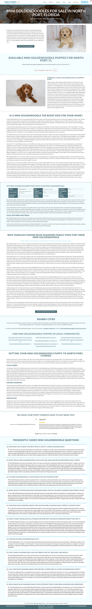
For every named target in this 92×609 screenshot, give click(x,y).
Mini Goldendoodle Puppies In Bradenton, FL (20, 344)
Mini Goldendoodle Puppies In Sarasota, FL (71, 337)
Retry (55, 70)
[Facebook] (82, 2)
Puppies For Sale (38, 18)
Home (44, 2)
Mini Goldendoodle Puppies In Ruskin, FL (72, 344)
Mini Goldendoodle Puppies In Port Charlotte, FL (20, 337)
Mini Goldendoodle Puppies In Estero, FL (46, 346)
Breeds (50, 2)
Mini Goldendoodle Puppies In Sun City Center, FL (46, 344)
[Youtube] (87, 2)
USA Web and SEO (82, 606)
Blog (69, 2)
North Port (49, 18)
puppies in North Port (49, 328)
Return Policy (50, 606)
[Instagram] (84, 2)
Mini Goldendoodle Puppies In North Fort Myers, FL (20, 340)
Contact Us (75, 2)
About (64, 2)
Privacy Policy (41, 606)
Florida (44, 18)
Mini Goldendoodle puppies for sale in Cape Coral (73, 328)
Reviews (58, 2)
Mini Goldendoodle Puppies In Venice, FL (46, 337)
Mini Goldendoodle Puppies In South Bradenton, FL (71, 340)
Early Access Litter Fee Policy (46, 607)
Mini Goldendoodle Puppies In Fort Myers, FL (46, 340)
